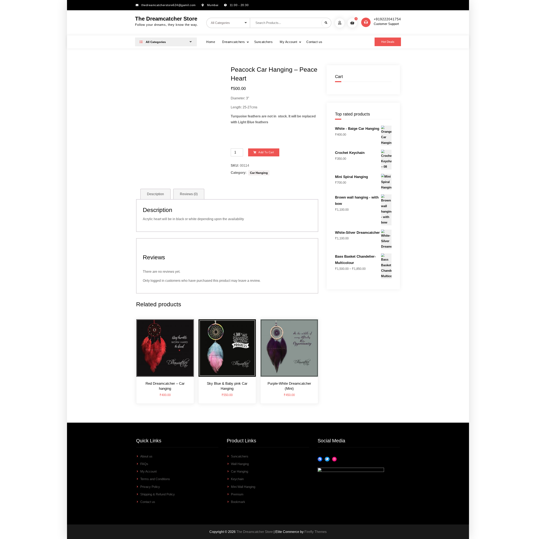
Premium (237, 494)
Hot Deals (387, 41)
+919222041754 (387, 19)
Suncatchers (263, 42)
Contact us (314, 42)
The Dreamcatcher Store (166, 19)
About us (146, 456)
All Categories (155, 42)
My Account (288, 42)
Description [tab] (155, 194)
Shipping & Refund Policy (157, 494)
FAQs (144, 464)
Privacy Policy (150, 486)
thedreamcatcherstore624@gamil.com (168, 5)
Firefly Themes (315, 532)
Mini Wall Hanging (243, 486)
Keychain (237, 479)
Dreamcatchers (233, 42)
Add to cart (266, 152)
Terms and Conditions (155, 479)
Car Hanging (259, 172)
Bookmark (238, 502)
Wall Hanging (240, 464)
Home (210, 42)
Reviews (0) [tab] (189, 194)
